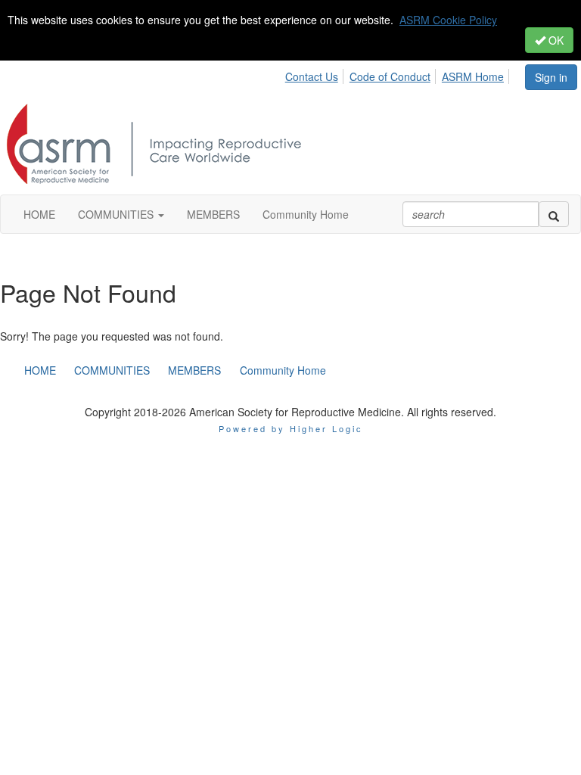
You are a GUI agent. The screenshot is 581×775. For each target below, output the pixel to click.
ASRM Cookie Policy (448, 19)
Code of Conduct (390, 76)
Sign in (551, 77)
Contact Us (311, 76)
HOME (40, 370)
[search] (554, 214)
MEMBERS (194, 370)
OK (554, 40)
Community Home (283, 370)
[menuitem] (316, 74)
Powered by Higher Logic (291, 428)
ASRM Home (473, 76)
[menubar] (404, 74)
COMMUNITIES (112, 370)
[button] (121, 214)
